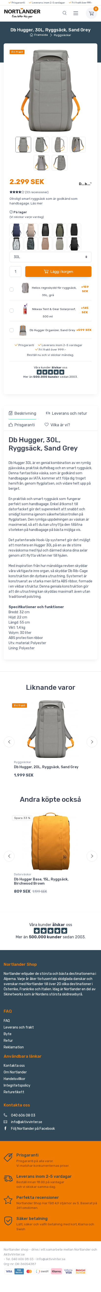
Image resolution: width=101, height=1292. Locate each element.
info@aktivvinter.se (26, 1122)
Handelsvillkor (14, 1079)
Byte (8, 1034)
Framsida (41, 35)
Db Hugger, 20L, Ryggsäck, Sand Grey (46, 767)
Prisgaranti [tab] (24, 425)
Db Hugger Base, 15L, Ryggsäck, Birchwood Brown (41, 881)
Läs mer (37, 203)
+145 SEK (84, 310)
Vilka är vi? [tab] (60, 425)
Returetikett (14, 1092)
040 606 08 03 (23, 1115)
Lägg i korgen (61, 271)
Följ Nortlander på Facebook (33, 1129)
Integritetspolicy (17, 1085)
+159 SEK (85, 289)
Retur (8, 1041)
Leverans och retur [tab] (69, 413)
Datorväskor (22, 874)
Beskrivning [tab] (25, 413)
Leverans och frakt (19, 1027)
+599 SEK (83, 330)
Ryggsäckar (62, 35)
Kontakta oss (14, 1066)
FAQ (7, 1021)
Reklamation (14, 1047)
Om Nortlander (15, 1072)
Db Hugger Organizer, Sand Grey (52, 330)
